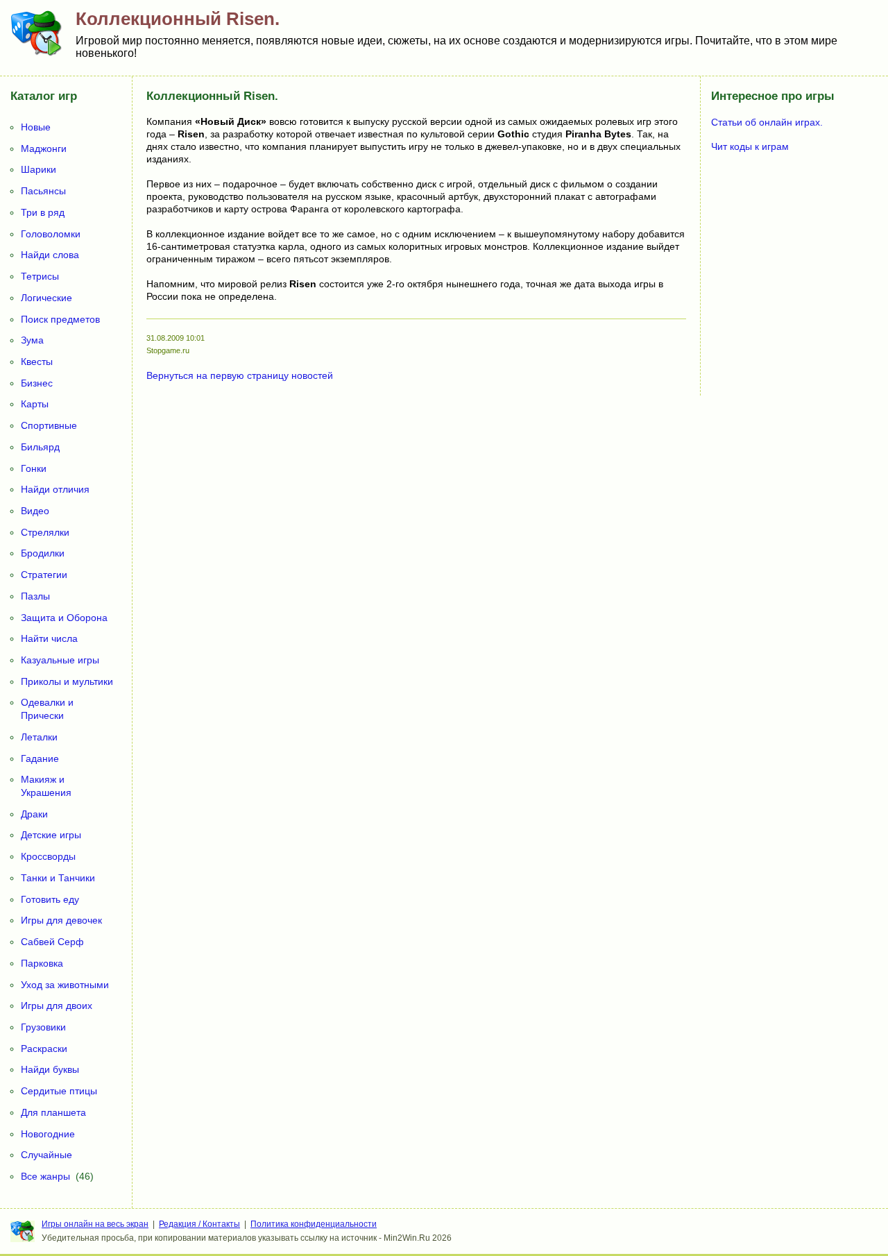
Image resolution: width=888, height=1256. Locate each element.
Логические (46, 297)
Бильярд (40, 446)
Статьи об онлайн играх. (767, 122)
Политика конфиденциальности (313, 1224)
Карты (35, 403)
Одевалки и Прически (47, 709)
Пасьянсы (43, 190)
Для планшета (53, 1112)
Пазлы (35, 596)
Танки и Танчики (58, 877)
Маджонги (44, 148)
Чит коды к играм (750, 146)
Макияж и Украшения (46, 786)
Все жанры (45, 1176)
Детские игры (51, 834)
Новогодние (48, 1133)
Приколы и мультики (67, 681)
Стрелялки (45, 532)
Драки (34, 814)
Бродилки (43, 553)
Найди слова (50, 254)
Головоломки (50, 233)
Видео (35, 510)
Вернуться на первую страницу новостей (239, 375)
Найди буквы (50, 1069)
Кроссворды (48, 856)
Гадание (40, 758)
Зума (32, 340)
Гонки (33, 468)
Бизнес (37, 383)
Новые (36, 127)
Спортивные (49, 425)
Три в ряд (43, 212)
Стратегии (44, 574)
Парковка (42, 963)
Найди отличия (55, 489)
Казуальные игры (60, 659)
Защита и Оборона (64, 617)
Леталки (39, 736)
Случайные (46, 1154)
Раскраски (44, 1048)
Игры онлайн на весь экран (95, 1224)
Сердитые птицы (59, 1090)
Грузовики (43, 1027)
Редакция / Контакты (199, 1224)
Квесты (37, 361)
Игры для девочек (61, 920)
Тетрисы (40, 276)
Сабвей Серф (52, 941)
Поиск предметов (60, 319)
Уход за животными (65, 984)
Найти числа (49, 638)
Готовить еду (50, 899)
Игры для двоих (56, 1005)
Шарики (38, 169)
